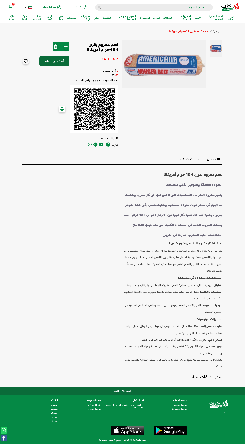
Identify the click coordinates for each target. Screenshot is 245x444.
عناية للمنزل (24, 18)
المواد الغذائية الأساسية (216, 18)
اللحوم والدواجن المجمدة (127, 18)
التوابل (156, 17)
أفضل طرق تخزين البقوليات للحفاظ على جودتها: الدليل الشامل (124, 406)
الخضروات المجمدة (186, 18)
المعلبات (107, 17)
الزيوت (198, 17)
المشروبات (144, 17)
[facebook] (108, 145)
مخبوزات (71, 17)
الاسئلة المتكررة (94, 405)
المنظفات (168, 17)
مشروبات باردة (85, 18)
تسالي (97, 17)
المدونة (55, 417)
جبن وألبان (61, 18)
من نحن (54, 409)
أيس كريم (49, 18)
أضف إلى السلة (54, 61)
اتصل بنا (55, 421)
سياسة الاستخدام (179, 405)
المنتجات (54, 413)
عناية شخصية (37, 18)
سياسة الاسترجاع (93, 409)
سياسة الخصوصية (179, 409)
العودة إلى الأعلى (122, 391)
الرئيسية (217, 31)
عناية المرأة (12, 18)
